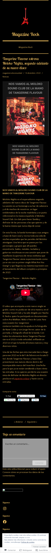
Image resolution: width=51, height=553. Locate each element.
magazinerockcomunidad (12, 73)
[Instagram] (5, 508)
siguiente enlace (21, 379)
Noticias (6, 77)
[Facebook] (5, 522)
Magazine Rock (25, 34)
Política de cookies (28, 542)
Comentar (39, 463)
